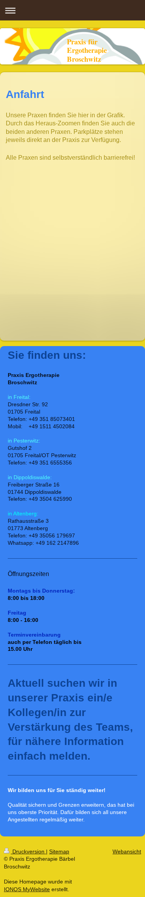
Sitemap (59, 851)
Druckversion (28, 851)
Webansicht (127, 851)
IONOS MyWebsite (27, 889)
